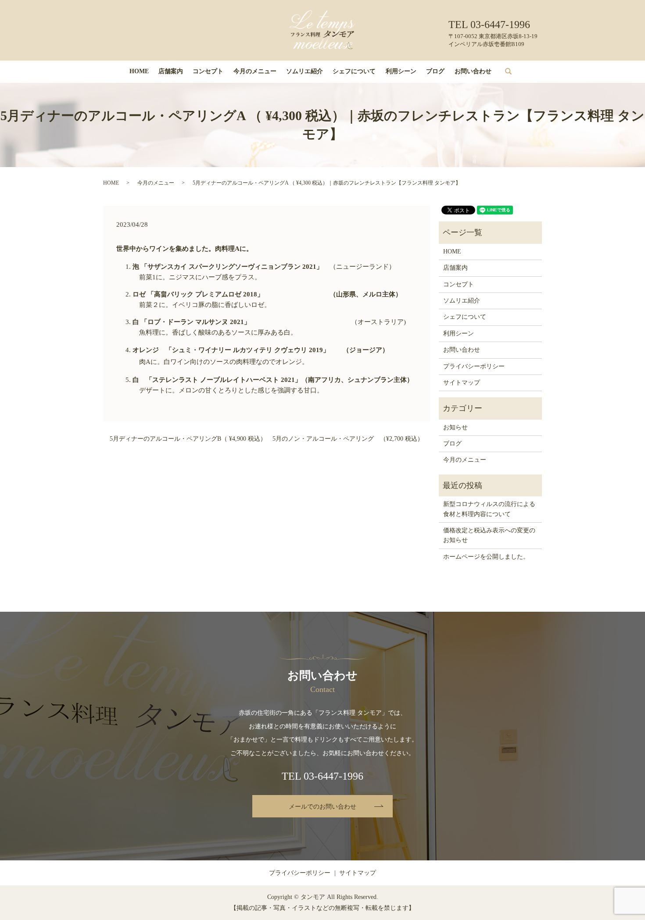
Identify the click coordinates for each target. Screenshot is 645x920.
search (515, 71)
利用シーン (401, 71)
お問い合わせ (473, 71)
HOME (139, 71)
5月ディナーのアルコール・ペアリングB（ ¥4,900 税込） (188, 438)
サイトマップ (461, 382)
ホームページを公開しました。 (486, 556)
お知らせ (455, 427)
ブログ (435, 71)
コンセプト (208, 71)
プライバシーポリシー (474, 366)
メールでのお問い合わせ (322, 806)
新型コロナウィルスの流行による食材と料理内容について (489, 509)
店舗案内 (170, 71)
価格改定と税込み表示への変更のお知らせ (489, 535)
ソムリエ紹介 (304, 71)
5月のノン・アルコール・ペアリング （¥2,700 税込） (347, 438)
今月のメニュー (254, 71)
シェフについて (354, 71)
